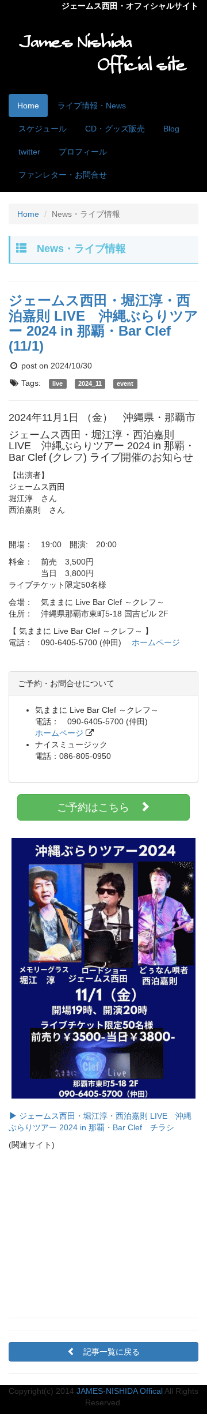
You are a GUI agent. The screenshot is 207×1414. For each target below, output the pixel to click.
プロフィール (83, 151)
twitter (29, 151)
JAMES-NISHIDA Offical (119, 1391)
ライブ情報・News (91, 105)
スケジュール (42, 128)
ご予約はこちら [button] (98, 807)
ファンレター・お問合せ (62, 174)
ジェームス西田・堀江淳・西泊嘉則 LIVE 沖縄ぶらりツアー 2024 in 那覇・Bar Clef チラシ (100, 1121)
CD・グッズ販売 (115, 128)
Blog (171, 128)
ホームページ (156, 642)
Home (28, 105)
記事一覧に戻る (111, 1351)
